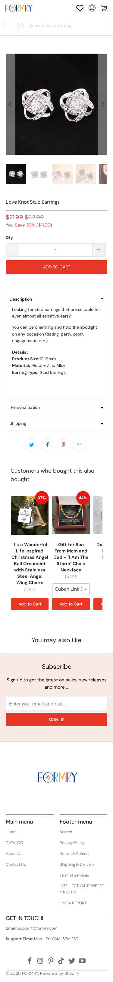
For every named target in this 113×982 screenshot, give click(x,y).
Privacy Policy (72, 842)
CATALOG (14, 842)
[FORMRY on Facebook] (30, 961)
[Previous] (10, 104)
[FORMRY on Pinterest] (50, 961)
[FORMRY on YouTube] (82, 961)
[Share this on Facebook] (47, 445)
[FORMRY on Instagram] (40, 961)
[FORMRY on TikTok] (61, 961)
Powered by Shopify (59, 973)
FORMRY (30, 973)
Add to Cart (29, 604)
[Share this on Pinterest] (63, 445)
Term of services (74, 875)
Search (66, 831)
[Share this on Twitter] (31, 445)
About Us (14, 853)
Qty (9, 237)
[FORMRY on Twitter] (72, 961)
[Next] (103, 104)
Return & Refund (74, 853)
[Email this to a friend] (79, 445)
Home (11, 831)
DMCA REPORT (73, 902)
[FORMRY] (19, 8)
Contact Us (16, 864)
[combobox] (71, 589)
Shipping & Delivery (77, 864)
